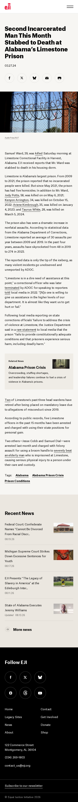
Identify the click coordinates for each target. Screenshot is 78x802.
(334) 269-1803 (15, 757)
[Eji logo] (7, 6)
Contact (46, 709)
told (7, 292)
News (8, 724)
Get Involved (49, 717)
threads (25, 693)
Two (8, 399)
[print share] (59, 78)
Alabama (22, 475)
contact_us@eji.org (17, 765)
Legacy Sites (13, 717)
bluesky (40, 677)
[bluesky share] (34, 78)
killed (39, 153)
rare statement (26, 329)
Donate (45, 724)
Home (9, 709)
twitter (25, 677)
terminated (12, 287)
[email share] (47, 78)
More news (22, 629)
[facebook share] (9, 78)
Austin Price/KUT (12, 137)
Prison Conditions (17, 481)
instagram (10, 693)
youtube (40, 693)
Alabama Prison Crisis (48, 475)
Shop (44, 732)
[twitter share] (22, 78)
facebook (10, 677)
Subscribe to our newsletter (24, 785)
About (9, 732)
